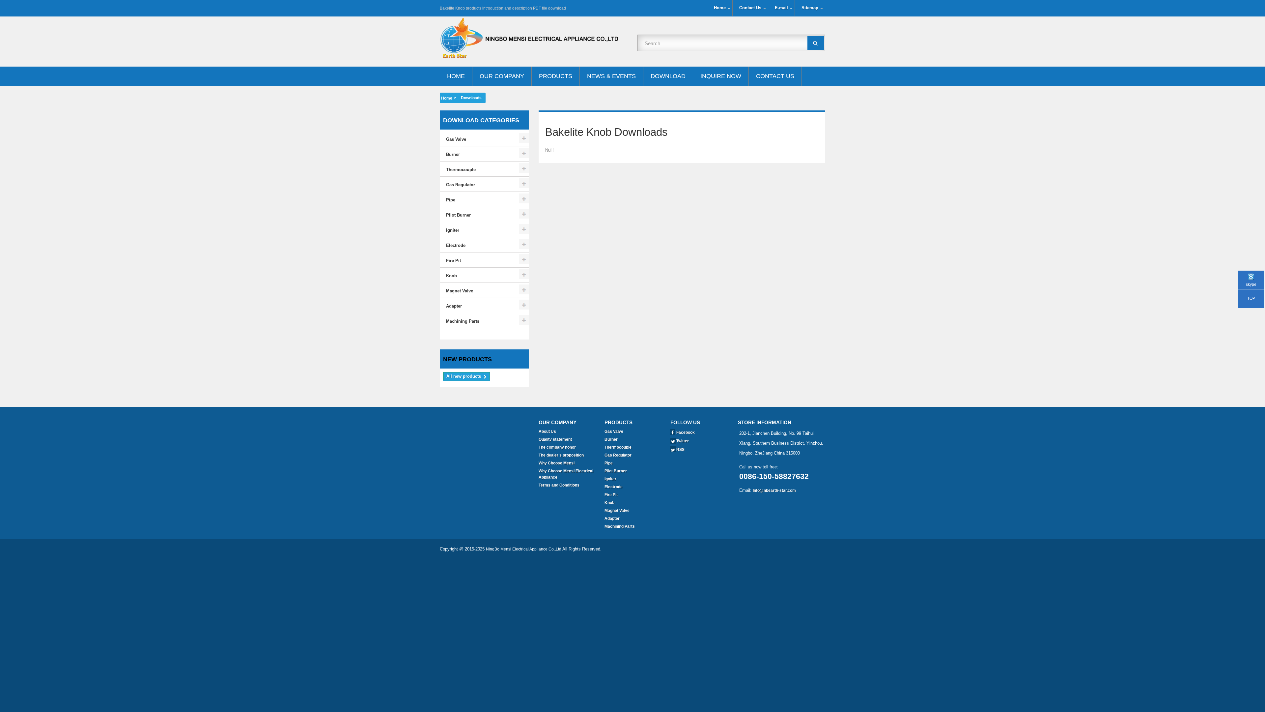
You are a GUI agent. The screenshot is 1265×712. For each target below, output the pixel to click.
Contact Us (750, 7)
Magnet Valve (459, 290)
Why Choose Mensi (557, 463)
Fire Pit (453, 260)
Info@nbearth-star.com (774, 490)
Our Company (502, 76)
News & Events (611, 76)
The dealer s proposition (561, 455)
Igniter (452, 230)
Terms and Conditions (559, 485)
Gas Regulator (460, 184)
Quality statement (555, 439)
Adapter (454, 306)
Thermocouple (461, 169)
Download (668, 76)
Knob (451, 275)
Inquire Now (720, 76)
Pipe (450, 199)
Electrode (455, 245)
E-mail (781, 7)
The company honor (557, 447)
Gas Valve (456, 139)
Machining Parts (462, 321)
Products (555, 76)
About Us (547, 431)
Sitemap (809, 7)
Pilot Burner (458, 215)
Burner (453, 154)
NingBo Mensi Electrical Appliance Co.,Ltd (523, 549)
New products (467, 359)
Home (720, 7)
